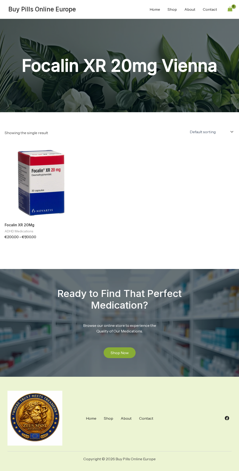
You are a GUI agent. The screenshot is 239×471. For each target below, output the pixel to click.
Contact (210, 9)
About (189, 9)
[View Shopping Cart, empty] (229, 9)
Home (155, 9)
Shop (172, 9)
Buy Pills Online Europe (42, 9)
